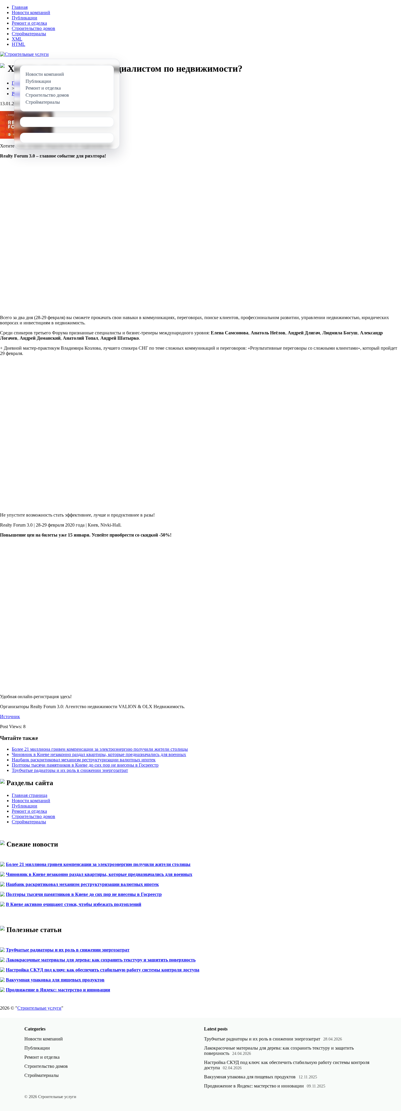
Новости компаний (31, 12)
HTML (18, 44)
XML (17, 38)
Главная (20, 7)
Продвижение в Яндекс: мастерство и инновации (58, 989)
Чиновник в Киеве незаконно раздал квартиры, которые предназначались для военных (99, 754)
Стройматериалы (29, 33)
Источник (10, 716)
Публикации (24, 17)
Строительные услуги (39, 1008)
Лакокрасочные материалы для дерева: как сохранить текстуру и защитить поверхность (101, 959)
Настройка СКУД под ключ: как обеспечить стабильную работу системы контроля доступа (102, 969)
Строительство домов (33, 28)
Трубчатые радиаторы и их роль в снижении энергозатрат (70, 770)
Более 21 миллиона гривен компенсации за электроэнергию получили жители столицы (100, 749)
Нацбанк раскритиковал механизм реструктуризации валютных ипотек (84, 759)
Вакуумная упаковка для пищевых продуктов (55, 979)
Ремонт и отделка (29, 23)
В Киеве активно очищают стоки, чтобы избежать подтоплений (73, 904)
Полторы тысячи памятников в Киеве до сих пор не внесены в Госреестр (85, 765)
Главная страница (29, 795)
